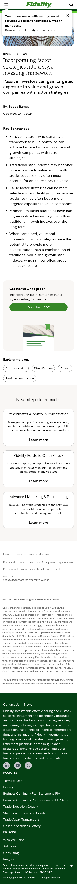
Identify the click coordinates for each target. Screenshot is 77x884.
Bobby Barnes (18, 106)
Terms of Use (12, 780)
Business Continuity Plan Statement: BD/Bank (35, 800)
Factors (65, 368)
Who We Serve (14, 840)
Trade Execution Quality (20, 806)
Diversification (43, 368)
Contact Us (11, 704)
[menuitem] (6, 4)
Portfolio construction (20, 378)
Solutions (9, 846)
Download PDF (38, 307)
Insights (8, 859)
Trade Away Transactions (21, 819)
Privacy (8, 787)
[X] (28, 765)
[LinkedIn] (6, 765)
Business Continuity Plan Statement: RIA (31, 793)
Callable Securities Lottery (22, 826)
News (28, 704)
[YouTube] (17, 765)
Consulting (11, 853)
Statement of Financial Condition (26, 813)
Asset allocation (16, 368)
